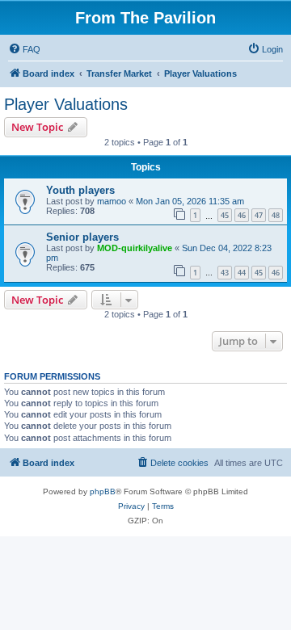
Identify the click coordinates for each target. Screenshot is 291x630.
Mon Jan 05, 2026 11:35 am (190, 201)
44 (242, 272)
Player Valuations (66, 104)
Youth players (80, 190)
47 (259, 215)
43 (225, 272)
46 (242, 215)
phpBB (103, 491)
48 (276, 215)
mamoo (111, 201)
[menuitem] (24, 49)
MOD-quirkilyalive (134, 248)
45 (225, 215)
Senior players (82, 237)
